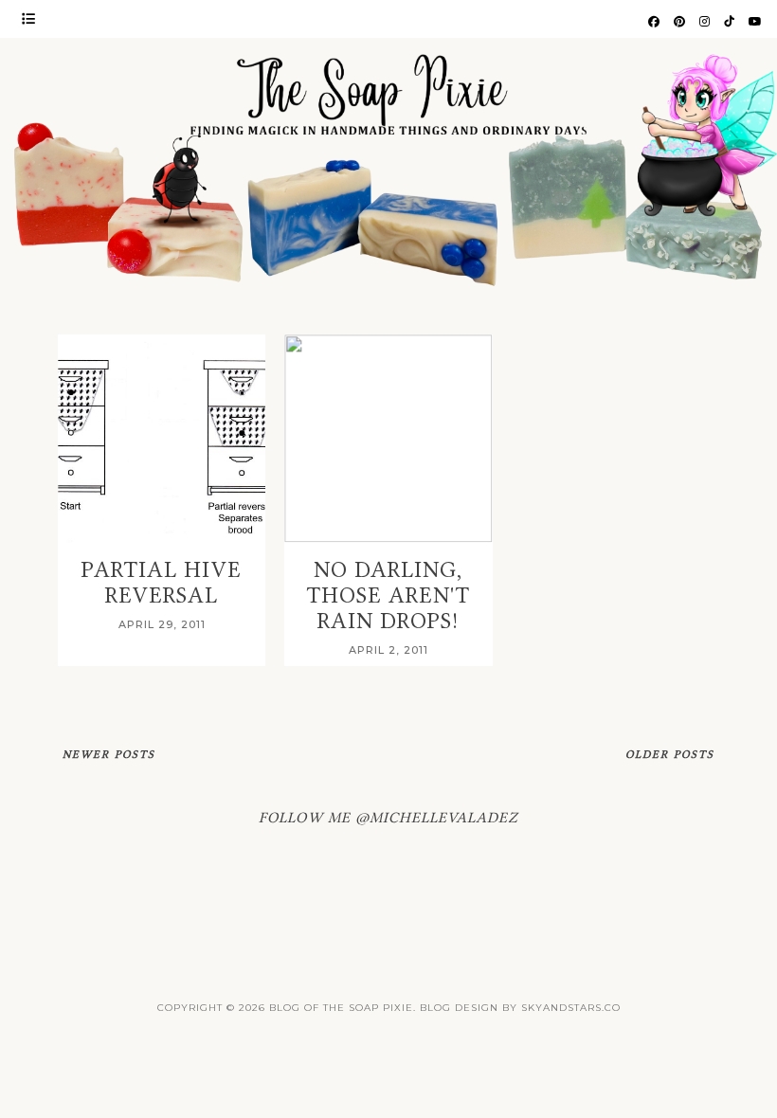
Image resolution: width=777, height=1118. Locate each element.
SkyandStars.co (571, 1007)
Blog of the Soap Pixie (341, 1007)
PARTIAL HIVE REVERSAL (161, 582)
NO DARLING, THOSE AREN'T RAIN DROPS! (388, 595)
